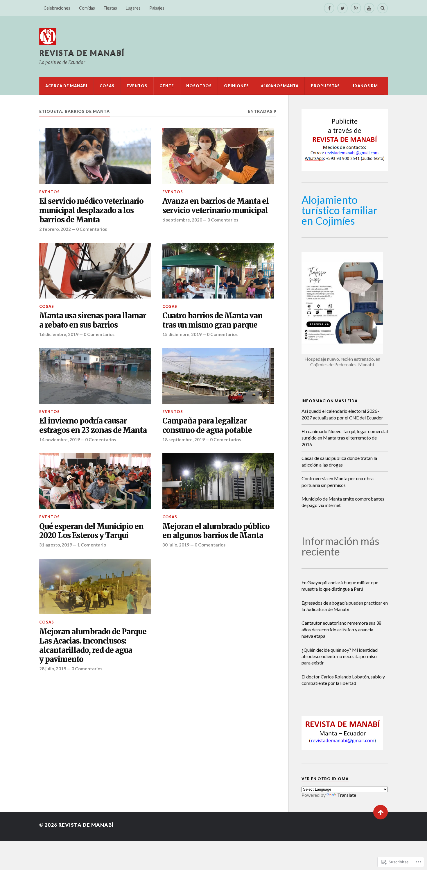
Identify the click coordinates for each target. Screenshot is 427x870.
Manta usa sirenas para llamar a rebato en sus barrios (92, 320)
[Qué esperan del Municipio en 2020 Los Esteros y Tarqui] (95, 481)
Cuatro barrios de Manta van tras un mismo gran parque (212, 320)
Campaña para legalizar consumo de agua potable (207, 426)
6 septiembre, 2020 (182, 219)
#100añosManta (280, 85)
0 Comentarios (91, 229)
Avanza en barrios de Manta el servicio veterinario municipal (215, 206)
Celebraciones (57, 8)
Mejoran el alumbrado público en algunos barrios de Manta (216, 531)
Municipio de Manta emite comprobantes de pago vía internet (343, 502)
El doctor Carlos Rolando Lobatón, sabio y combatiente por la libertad (343, 680)
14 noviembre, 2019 (59, 439)
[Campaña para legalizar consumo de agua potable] (218, 376)
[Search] (382, 8)
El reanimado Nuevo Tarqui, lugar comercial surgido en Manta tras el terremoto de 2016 (345, 437)
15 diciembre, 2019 (182, 334)
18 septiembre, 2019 (183, 439)
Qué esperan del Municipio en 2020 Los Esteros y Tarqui (91, 531)
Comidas (87, 8)
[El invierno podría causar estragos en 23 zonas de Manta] (95, 376)
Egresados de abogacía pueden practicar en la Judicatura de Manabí (345, 606)
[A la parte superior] (380, 812)
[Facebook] (329, 8)
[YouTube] (369, 8)
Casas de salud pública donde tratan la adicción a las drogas (339, 461)
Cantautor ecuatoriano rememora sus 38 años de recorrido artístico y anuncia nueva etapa (341, 629)
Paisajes (156, 8)
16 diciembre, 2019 (58, 334)
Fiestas (110, 8)
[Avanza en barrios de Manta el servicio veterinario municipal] (218, 156)
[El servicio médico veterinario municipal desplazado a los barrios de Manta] (95, 156)
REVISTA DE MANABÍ (82, 52)
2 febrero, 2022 (55, 229)
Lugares (133, 8)
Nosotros (199, 85)
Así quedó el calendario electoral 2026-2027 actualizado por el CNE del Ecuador (342, 414)
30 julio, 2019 (175, 544)
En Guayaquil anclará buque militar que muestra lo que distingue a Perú (340, 586)
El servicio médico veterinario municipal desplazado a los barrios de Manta (91, 210)
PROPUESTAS (325, 85)
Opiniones (236, 85)
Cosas (107, 85)
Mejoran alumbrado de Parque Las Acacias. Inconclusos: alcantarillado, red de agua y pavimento (92, 645)
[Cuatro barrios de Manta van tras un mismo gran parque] (218, 271)
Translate (346, 795)
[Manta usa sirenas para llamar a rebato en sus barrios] (95, 271)
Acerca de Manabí (66, 85)
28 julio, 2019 (52, 668)
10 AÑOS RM (365, 85)
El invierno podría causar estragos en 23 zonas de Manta (93, 426)
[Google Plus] (356, 8)
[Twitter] (342, 8)
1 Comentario (91, 544)
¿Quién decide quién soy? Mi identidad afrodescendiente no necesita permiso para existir (340, 656)
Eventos (137, 85)
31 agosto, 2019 (55, 544)
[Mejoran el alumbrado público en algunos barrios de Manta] (218, 481)
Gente (166, 85)
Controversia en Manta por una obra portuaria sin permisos (338, 481)
